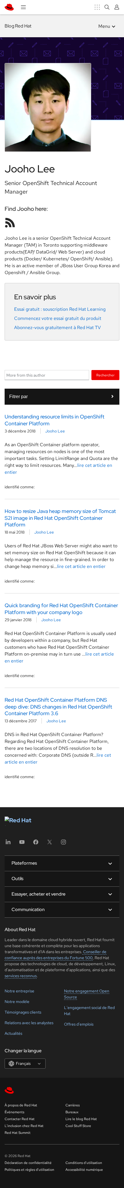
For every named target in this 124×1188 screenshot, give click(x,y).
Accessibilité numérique (84, 1169)
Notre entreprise (19, 991)
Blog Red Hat (18, 26)
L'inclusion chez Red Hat (24, 1126)
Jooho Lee (55, 431)
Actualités (13, 1033)
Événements (14, 1112)
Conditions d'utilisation (83, 1163)
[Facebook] (35, 844)
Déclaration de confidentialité (28, 1163)
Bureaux (71, 1112)
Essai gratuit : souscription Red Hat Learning (60, 309)
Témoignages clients (23, 1012)
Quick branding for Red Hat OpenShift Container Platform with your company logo (61, 608)
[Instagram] (63, 844)
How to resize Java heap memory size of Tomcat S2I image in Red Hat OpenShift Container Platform (60, 518)
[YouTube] (21, 844)
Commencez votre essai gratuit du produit (57, 318)
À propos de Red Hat (21, 1105)
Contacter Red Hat (20, 1119)
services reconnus (21, 975)
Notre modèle (17, 1001)
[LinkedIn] (8, 844)
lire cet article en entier (81, 566)
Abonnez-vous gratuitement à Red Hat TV (57, 327)
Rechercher (105, 375)
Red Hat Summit (18, 1132)
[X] (49, 844)
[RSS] (10, 222)
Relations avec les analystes (29, 1022)
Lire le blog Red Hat (81, 1119)
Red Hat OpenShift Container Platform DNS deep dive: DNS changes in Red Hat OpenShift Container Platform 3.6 (58, 707)
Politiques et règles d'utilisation (29, 1169)
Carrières (72, 1105)
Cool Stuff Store (78, 1126)
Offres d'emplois (78, 1024)
